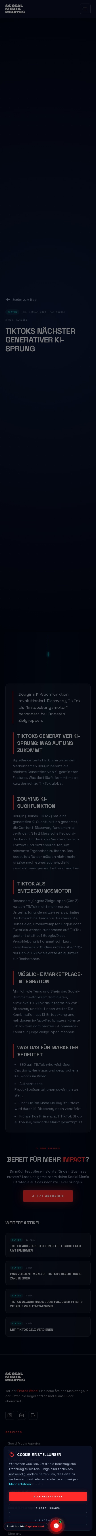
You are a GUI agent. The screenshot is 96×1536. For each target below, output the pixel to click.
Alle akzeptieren (48, 1496)
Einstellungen (48, 1508)
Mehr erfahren (20, 1484)
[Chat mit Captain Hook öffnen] (56, 1526)
